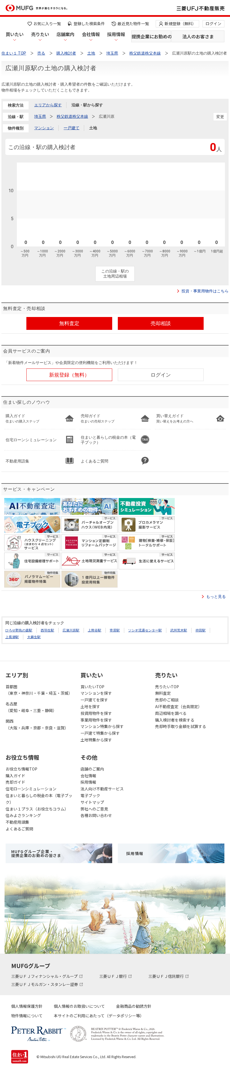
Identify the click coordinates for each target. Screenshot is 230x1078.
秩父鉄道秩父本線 (72, 116)
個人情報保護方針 (27, 1006)
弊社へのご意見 (94, 809)
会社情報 (91, 34)
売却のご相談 (167, 700)
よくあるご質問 (19, 829)
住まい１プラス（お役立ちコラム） (37, 809)
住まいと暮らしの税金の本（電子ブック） (39, 799)
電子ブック (90, 795)
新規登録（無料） (180, 23)
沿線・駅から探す (87, 105)
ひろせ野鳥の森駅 (18, 630)
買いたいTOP (92, 686)
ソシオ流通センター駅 (145, 630)
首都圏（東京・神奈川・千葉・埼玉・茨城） (39, 690)
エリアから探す (48, 105)
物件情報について (27, 1016)
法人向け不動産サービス (102, 789)
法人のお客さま (198, 36)
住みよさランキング (23, 815)
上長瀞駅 (12, 637)
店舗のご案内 (92, 769)
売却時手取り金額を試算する (180, 726)
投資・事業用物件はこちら (205, 291)
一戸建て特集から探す (100, 733)
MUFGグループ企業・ (36, 853)
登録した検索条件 (89, 23)
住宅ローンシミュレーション (31, 789)
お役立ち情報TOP (21, 769)
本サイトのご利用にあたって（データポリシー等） (99, 1016)
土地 (93, 128)
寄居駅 (115, 630)
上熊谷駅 (94, 630)
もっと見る (216, 596)
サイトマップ (92, 802)
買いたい (15, 34)
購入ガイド (15, 775)
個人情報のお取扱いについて (79, 1006)
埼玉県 (40, 116)
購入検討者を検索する (174, 720)
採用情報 (116, 34)
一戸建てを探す (94, 700)
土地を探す (90, 706)
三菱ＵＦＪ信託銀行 (166, 976)
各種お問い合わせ (96, 815)
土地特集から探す (96, 740)
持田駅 (201, 630)
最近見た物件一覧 (133, 23)
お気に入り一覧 (47, 23)
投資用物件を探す (96, 713)
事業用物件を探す (96, 720)
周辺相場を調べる (171, 713)
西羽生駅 (47, 630)
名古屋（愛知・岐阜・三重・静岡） (31, 707)
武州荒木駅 (178, 630)
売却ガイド (15, 782)
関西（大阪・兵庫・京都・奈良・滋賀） (37, 724)
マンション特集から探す (102, 726)
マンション (44, 128)
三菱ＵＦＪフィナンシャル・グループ (45, 976)
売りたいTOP (167, 686)
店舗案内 (65, 34)
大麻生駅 (34, 637)
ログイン (213, 23)
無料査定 (163, 693)
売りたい (40, 34)
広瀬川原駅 (71, 630)
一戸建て (71, 128)
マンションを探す (96, 693)
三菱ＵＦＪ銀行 (113, 976)
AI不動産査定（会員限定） (178, 706)
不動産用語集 (17, 822)
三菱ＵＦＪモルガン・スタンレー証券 (45, 984)
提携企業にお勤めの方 (151, 36)
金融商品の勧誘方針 (133, 1006)
